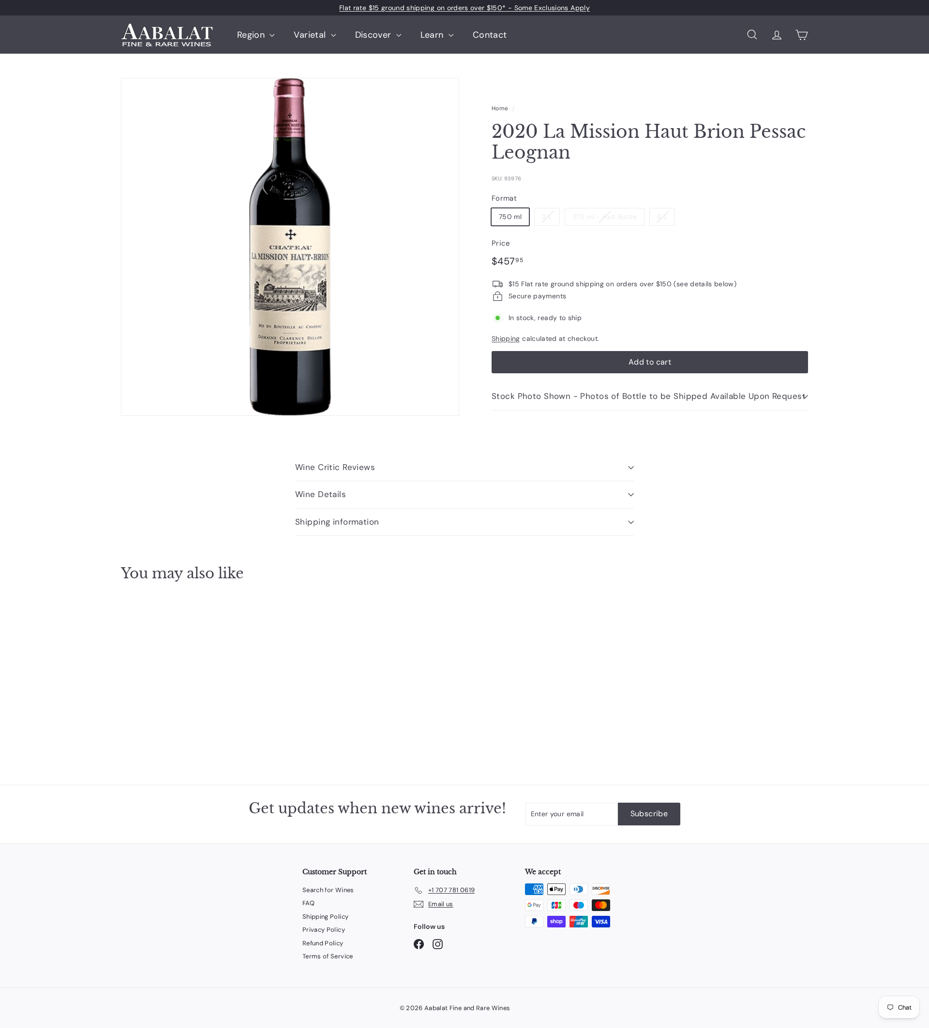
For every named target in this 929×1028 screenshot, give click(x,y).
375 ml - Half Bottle (604, 216)
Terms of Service (327, 956)
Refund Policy (323, 943)
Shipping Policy (325, 916)
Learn (433, 35)
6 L (662, 216)
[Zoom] (290, 246)
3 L (547, 216)
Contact (490, 35)
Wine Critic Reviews (335, 467)
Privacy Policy (323, 929)
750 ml (510, 216)
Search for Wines (328, 890)
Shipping (506, 338)
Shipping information (337, 521)
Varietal (311, 35)
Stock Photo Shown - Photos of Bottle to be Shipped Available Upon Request (649, 396)
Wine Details (320, 494)
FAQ (308, 903)
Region (252, 35)
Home (500, 108)
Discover (374, 35)
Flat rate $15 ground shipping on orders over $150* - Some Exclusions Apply (464, 7)
